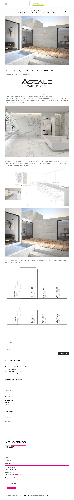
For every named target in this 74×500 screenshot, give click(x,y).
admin (28, 74)
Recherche (64, 353)
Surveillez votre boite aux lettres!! (14, 371)
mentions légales (22, 495)
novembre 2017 (9, 398)
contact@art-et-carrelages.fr (15, 474)
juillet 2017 (7, 404)
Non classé (8, 421)
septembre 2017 (9, 400)
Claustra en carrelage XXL (12, 369)
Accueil (33, 10)
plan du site (30, 495)
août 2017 (7, 402)
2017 (37, 10)
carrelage (8, 68)
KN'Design (45, 495)
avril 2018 (7, 396)
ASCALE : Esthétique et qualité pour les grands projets (31, 71)
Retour (67, 12)
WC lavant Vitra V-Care (11, 368)
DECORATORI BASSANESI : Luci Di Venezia (16, 366)
